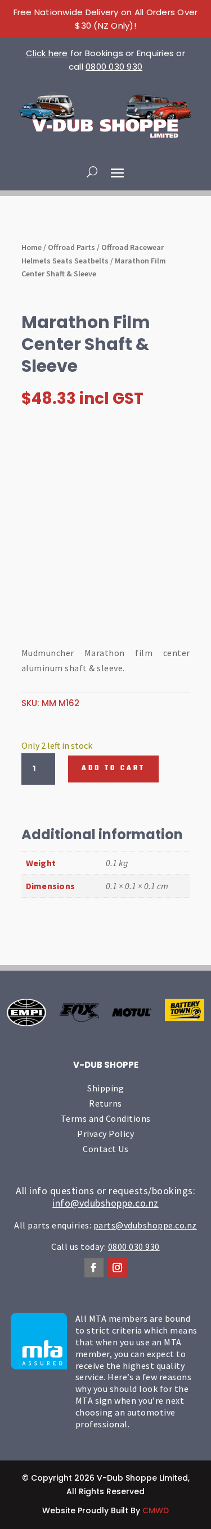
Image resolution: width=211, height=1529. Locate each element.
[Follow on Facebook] (94, 1267)
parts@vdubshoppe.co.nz (145, 1225)
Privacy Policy (105, 1133)
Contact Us (105, 1148)
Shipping (105, 1088)
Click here (47, 53)
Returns (105, 1103)
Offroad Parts (71, 247)
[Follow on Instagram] (117, 1267)
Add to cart (113, 768)
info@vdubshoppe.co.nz (105, 1202)
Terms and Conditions (106, 1118)
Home (31, 247)
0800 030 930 (114, 66)
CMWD (155, 1510)
